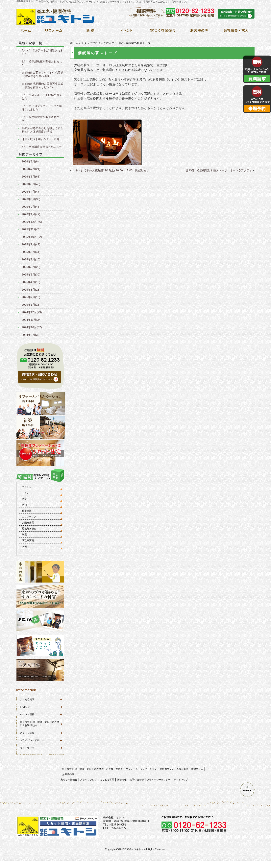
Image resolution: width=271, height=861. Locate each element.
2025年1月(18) (31, 304)
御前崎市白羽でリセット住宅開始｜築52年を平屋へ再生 (42, 74)
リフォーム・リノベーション (141, 769)
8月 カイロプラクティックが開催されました (42, 107)
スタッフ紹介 (27, 732)
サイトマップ (27, 748)
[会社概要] (235, 31)
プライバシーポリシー (32, 740)
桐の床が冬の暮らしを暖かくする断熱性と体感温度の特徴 (42, 130)
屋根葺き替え (29, 528)
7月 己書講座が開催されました (42, 146)
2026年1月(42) (31, 214)
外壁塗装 (27, 510)
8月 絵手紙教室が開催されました (42, 63)
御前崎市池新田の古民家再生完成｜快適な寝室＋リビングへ (42, 85)
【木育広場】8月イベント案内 (40, 139)
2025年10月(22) (32, 236)
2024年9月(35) (31, 334)
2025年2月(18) (31, 297)
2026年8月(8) (30, 161)
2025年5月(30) (31, 274)
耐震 (24, 534)
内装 (24, 546)
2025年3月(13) (31, 289)
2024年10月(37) (32, 327)
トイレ (25, 492)
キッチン (27, 487)
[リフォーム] (54, 31)
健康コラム (197, 769)
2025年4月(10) (31, 282)
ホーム (74, 43)
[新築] (90, 31)
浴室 (24, 498)
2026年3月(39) (31, 199)
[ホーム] (25, 31)
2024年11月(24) (31, 319)
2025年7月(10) (31, 259)
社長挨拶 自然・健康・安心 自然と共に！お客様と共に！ (92, 769)
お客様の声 (68, 774)
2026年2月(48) (31, 206)
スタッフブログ (91, 43)
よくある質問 (27, 699)
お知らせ (25, 707)
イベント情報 (27, 714)
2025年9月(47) (31, 244)
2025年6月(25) (31, 267)
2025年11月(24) (31, 229)
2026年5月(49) (31, 184)
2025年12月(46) (32, 221)
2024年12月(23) (32, 312)
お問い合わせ (137, 779)
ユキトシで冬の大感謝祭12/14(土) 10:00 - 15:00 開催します (110, 170)
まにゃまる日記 (113, 43)
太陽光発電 (28, 522)
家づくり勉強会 (69, 779)
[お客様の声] (199, 31)
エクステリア (29, 516)
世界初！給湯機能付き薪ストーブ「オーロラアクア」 (218, 170)
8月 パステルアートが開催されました (42, 52)
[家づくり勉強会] (162, 31)
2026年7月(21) (31, 169)
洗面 (24, 504)
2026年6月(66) (31, 176)
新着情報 (122, 779)
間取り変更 (28, 540)
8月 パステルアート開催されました (42, 96)
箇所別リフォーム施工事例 (174, 769)
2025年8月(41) (31, 251)
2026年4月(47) (31, 191)
